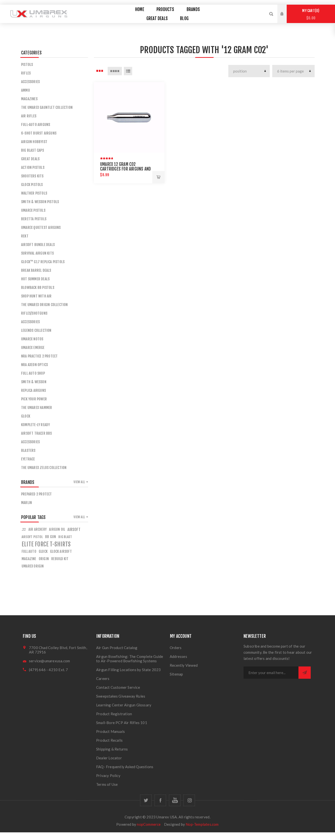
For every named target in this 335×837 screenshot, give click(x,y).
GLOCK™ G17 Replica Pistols (42, 261)
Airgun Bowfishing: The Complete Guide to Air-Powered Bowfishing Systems (129, 658)
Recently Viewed (184, 665)
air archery (37, 529)
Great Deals (30, 159)
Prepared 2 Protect (36, 494)
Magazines (29, 99)
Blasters (28, 450)
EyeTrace (28, 459)
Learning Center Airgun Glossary (123, 705)
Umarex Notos (32, 339)
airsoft (73, 529)
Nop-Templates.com (202, 824)
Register (286, 18)
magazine (29, 558)
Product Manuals (110, 731)
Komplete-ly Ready (35, 424)
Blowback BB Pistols (37, 287)
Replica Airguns (33, 390)
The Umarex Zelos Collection (43, 467)
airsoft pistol (32, 537)
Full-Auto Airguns (35, 124)
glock (43, 551)
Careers (102, 678)
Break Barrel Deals (36, 270)
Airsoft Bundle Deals (38, 244)
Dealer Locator (109, 758)
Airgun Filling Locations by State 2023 (128, 669)
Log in (286, 9)
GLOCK (25, 416)
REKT (24, 236)
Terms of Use (107, 784)
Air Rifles (28, 116)
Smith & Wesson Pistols (40, 201)
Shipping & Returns (112, 749)
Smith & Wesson (33, 382)
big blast (65, 537)
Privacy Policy (108, 775)
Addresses (178, 656)
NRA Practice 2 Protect (39, 356)
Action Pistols (32, 167)
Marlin (26, 502)
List (128, 71)
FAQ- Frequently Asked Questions (124, 766)
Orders (175, 647)
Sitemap (176, 674)
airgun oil (57, 529)
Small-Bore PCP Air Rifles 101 (121, 722)
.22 (24, 529)
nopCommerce (149, 824)
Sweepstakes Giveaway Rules (120, 696)
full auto (29, 551)
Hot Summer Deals (35, 279)
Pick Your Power (34, 399)
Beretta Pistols (33, 219)
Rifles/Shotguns (34, 313)
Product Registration (114, 714)
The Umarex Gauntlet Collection (47, 107)
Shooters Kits (32, 176)
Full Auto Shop (33, 373)
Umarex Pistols (33, 210)
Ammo (25, 90)
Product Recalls (109, 740)
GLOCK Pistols (32, 184)
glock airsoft (61, 551)
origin (44, 558)
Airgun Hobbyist (34, 141)
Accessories (30, 81)
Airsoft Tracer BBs (36, 433)
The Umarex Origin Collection (44, 304)
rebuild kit (59, 558)
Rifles (26, 73)
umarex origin (33, 566)
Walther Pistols (34, 193)
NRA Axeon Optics (34, 364)
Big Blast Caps (32, 150)
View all (79, 482)
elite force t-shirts (46, 544)
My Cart (310, 14)
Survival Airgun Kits (37, 253)
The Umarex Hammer (36, 407)
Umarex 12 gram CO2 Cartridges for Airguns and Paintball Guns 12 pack (125, 169)
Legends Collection (36, 330)
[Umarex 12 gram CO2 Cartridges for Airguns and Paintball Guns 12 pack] (129, 117)
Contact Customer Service (118, 687)
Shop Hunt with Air (36, 296)
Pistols (27, 64)
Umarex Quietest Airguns (41, 227)
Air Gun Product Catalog (117, 647)
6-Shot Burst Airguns (38, 133)
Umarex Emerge (33, 347)
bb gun (50, 536)
